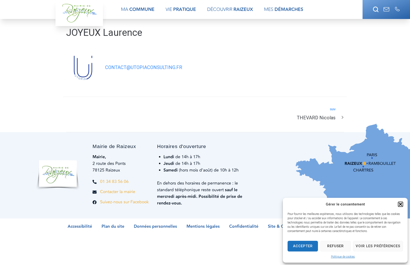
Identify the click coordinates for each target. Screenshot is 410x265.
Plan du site (113, 226)
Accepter (303, 246)
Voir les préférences (378, 246)
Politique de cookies (343, 256)
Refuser (335, 246)
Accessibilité (80, 226)
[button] (400, 204)
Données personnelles (155, 226)
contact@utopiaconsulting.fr (143, 67)
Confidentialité (243, 226)
